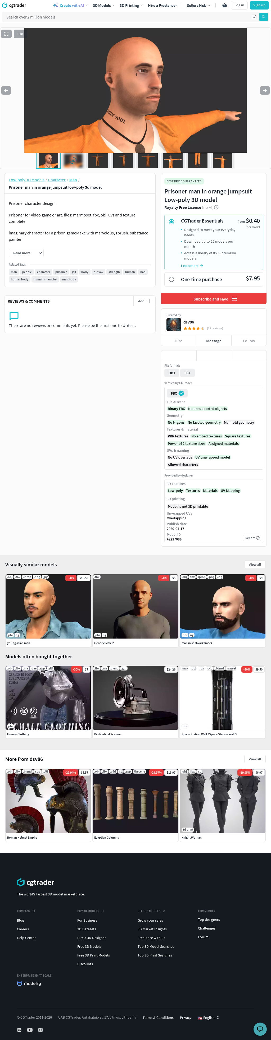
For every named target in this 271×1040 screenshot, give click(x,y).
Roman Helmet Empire (22, 837)
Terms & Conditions (158, 1017)
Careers (23, 929)
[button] (254, 17)
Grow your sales (150, 920)
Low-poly (175, 490)
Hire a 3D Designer (91, 937)
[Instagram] (41, 1030)
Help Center (26, 937)
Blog (20, 920)
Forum (203, 937)
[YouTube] (30, 1030)
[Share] (249, 355)
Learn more (189, 265)
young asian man (18, 643)
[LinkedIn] (20, 1030)
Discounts (85, 964)
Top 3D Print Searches (155, 955)
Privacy (185, 1017)
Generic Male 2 (104, 643)
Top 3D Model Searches (156, 946)
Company (23, 911)
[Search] (263, 17)
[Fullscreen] (6, 34)
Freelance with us (151, 937)
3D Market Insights (152, 929)
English (206, 1017)
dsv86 (188, 322)
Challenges (206, 928)
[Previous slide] (6, 90)
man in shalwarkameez (197, 643)
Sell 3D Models (149, 911)
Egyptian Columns (106, 837)
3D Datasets (86, 929)
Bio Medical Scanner (108, 734)
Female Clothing (18, 734)
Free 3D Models (89, 946)
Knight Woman (192, 837)
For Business (87, 920)
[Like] (178, 355)
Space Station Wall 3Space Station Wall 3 (209, 734)
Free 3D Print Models (93, 955)
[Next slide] (265, 90)
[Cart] (224, 5)
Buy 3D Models (88, 911)
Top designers (209, 919)
